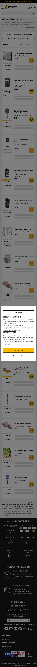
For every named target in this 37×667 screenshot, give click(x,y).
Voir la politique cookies (10, 332)
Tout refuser (18, 312)
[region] (18, 333)
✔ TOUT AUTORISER (18, 350)
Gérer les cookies (18, 356)
